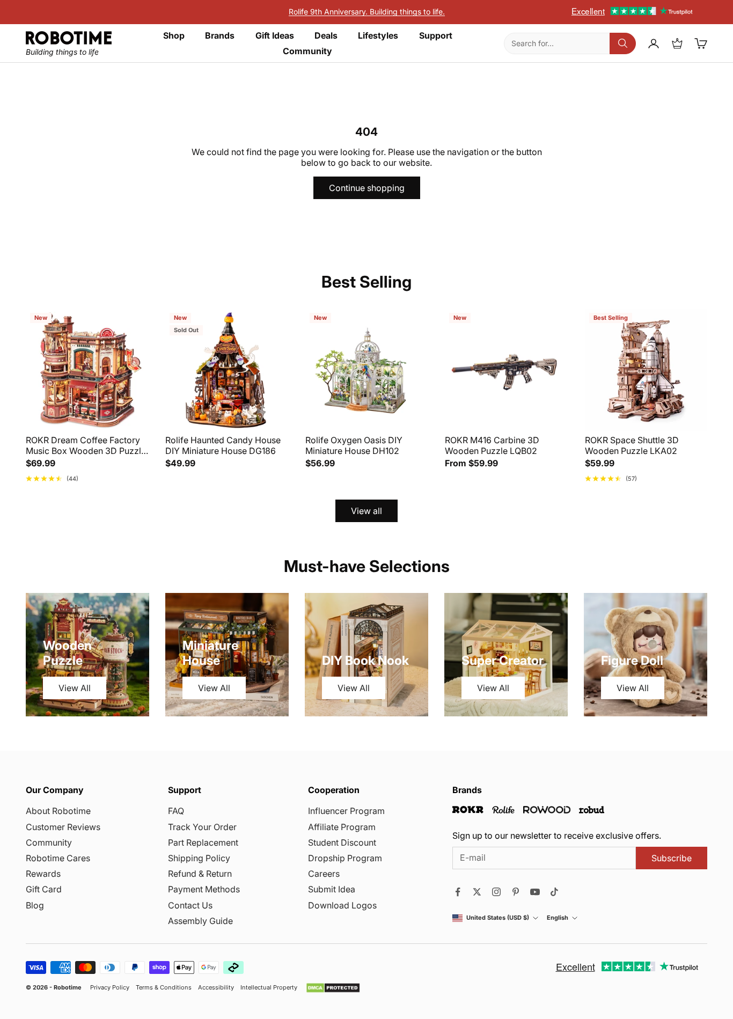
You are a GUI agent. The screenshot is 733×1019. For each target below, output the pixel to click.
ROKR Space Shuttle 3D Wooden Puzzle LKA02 (632, 445)
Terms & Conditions (164, 987)
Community (307, 51)
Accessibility (216, 987)
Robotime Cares (58, 858)
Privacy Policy (109, 987)
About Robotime (58, 810)
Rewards (43, 873)
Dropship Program (345, 858)
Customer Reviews (63, 827)
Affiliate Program (342, 827)
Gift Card (44, 889)
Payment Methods (204, 889)
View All (74, 688)
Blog (35, 905)
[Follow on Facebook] (457, 891)
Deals (326, 36)
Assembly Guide (200, 920)
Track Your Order (202, 827)
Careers (324, 873)
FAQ (176, 810)
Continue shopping (367, 187)
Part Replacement (203, 842)
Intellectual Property (268, 987)
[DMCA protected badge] (333, 988)
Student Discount (342, 842)
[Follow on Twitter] (477, 891)
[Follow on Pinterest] (515, 891)
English (557, 917)
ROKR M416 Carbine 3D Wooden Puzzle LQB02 (492, 445)
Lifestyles (378, 36)
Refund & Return (200, 873)
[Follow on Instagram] (496, 891)
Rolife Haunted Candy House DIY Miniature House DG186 (223, 445)
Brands (219, 36)
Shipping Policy (199, 858)
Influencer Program (346, 810)
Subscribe (671, 858)
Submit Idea (331, 889)
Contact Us (190, 905)
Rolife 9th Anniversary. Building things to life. (367, 11)
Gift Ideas (274, 36)
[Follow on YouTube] (535, 891)
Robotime (68, 987)
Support (435, 36)
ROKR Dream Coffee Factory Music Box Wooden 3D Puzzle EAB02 (86, 445)
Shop (174, 36)
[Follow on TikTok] (554, 891)
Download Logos (342, 905)
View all (366, 510)
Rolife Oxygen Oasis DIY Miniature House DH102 (353, 445)
